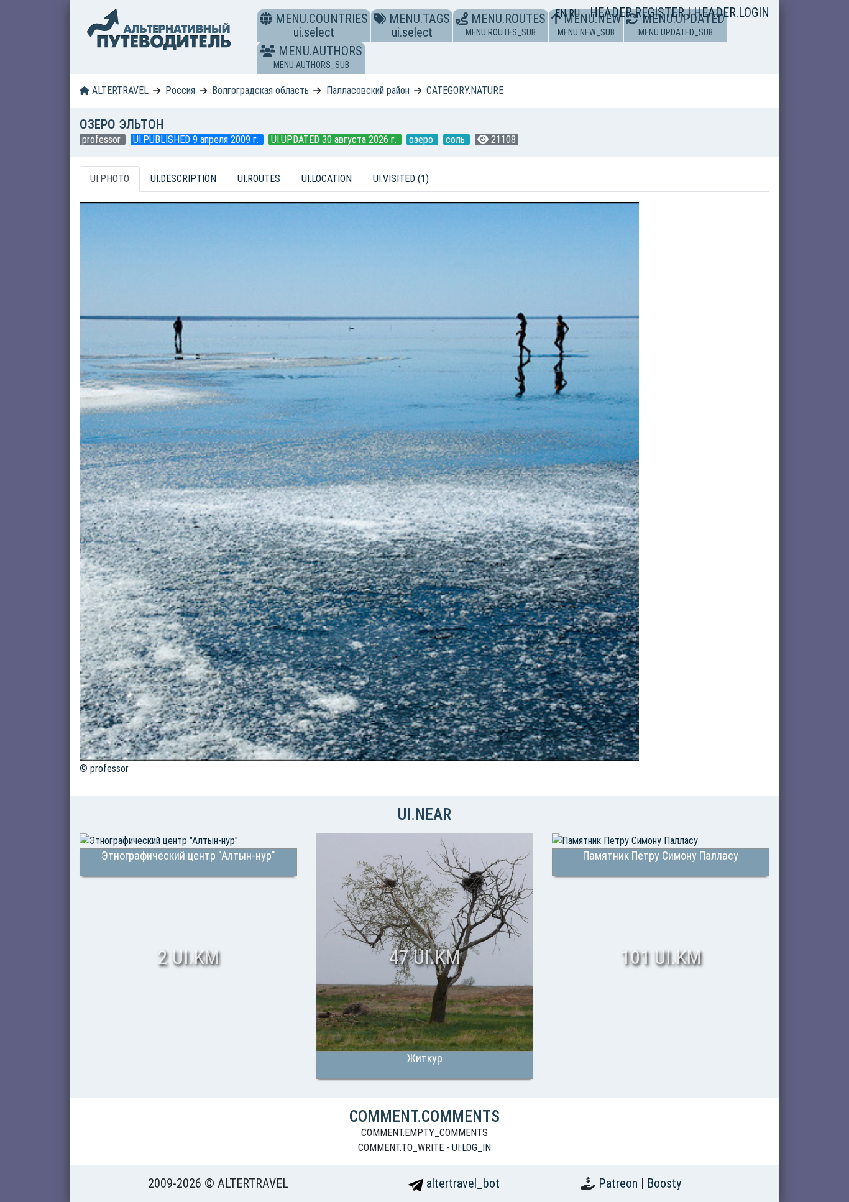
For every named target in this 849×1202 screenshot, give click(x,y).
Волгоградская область (260, 90)
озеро (422, 139)
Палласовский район (368, 90)
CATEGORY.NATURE (464, 90)
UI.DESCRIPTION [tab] (183, 179)
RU (574, 13)
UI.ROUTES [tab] (258, 179)
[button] (267, 51)
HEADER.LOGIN (731, 12)
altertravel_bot (461, 1183)
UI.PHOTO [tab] (109, 179)
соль (456, 139)
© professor (104, 768)
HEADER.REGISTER (638, 12)
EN (562, 13)
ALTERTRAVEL (119, 90)
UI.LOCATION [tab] (326, 179)
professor (102, 139)
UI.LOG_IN (471, 1148)
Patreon (620, 1183)
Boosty (664, 1183)
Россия (180, 90)
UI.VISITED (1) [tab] (401, 179)
